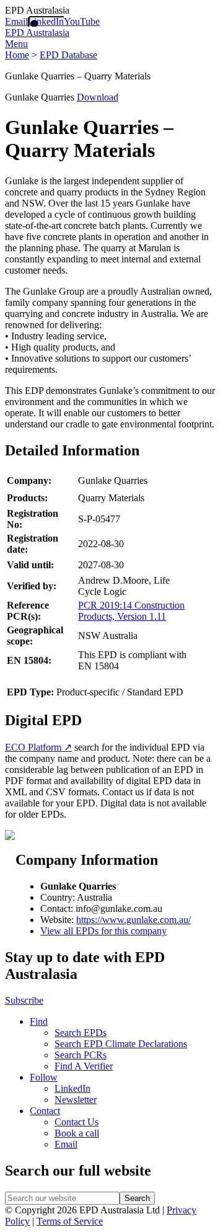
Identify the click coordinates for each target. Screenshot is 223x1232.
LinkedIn (46, 21)
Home (17, 55)
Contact (45, 1110)
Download (97, 97)
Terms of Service (70, 1221)
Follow (44, 1077)
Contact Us (76, 1122)
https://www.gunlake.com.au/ (133, 919)
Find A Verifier (84, 1066)
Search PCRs (81, 1055)
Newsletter (76, 1099)
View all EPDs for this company (103, 931)
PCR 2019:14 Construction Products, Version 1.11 (131, 611)
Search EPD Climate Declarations (121, 1043)
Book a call (77, 1133)
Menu (16, 43)
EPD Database (68, 55)
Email (16, 21)
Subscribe (24, 1000)
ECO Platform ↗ (38, 747)
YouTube (82, 21)
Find (39, 1021)
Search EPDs (81, 1032)
